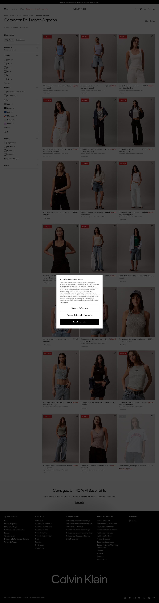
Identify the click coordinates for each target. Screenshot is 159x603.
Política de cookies (77, 300)
